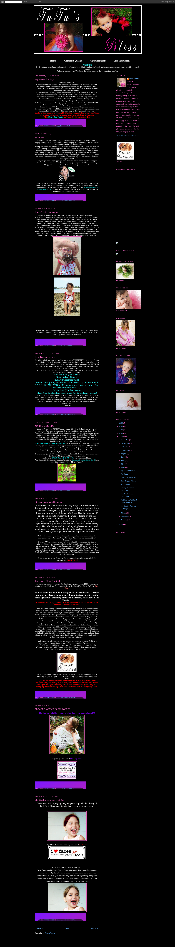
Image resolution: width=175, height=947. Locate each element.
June (123, 460)
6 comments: (69, 788)
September (125, 450)
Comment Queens (73, 60)
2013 (121, 423)
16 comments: (69, 569)
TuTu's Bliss (134, 78)
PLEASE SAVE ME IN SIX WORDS (52, 709)
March (123, 513)
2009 (121, 437)
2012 (121, 426)
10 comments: (69, 345)
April (123, 467)
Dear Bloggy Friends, (45, 357)
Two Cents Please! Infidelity (48, 581)
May (123, 464)
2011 (121, 430)
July (123, 457)
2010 (121, 433)
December (125, 440)
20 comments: (70, 920)
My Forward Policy (44, 79)
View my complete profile (127, 135)
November (125, 443)
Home (53, 60)
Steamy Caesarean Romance (48, 502)
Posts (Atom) (50, 933)
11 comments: (69, 490)
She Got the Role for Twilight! (49, 799)
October (124, 447)
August (124, 454)
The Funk (39, 137)
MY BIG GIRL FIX (44, 425)
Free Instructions (122, 60)
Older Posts (94, 928)
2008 (121, 524)
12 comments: (69, 125)
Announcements (98, 60)
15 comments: (70, 697)
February (124, 516)
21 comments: (70, 200)
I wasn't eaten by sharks (46, 212)
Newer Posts (39, 928)
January (124, 520)
